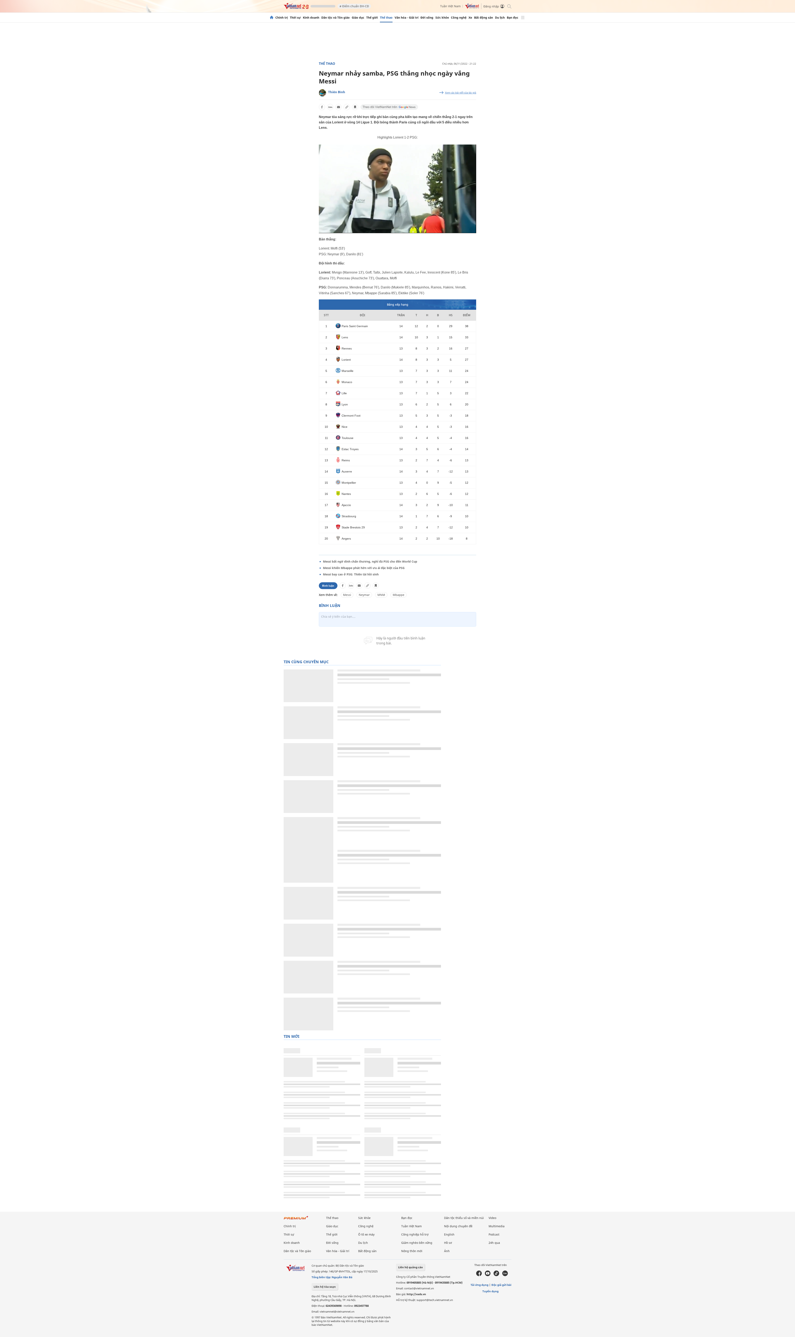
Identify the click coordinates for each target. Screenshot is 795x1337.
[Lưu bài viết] (355, 107)
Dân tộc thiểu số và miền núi (464, 1218)
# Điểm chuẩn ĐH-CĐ (354, 6)
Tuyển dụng (490, 1291)
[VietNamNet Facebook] (479, 1275)
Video (492, 1218)
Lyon (345, 404)
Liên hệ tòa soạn (325, 1287)
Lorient (346, 359)
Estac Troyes (350, 449)
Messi (347, 595)
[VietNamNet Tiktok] (496, 1275)
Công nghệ (458, 17)
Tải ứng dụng (479, 1285)
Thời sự (295, 17)
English (449, 1234)
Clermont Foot (351, 415)
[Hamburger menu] (522, 17)
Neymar (364, 595)
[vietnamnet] (296, 8)
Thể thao (386, 17)
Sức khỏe (442, 17)
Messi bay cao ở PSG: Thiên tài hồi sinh (351, 574)
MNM (381, 595)
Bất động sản (483, 17)
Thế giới (372, 17)
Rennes (347, 348)
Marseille (347, 371)
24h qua (494, 1243)
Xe (470, 17)
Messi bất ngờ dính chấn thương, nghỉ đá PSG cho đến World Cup (370, 561)
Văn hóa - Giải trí (406, 17)
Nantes (346, 493)
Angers (346, 538)
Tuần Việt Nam (450, 6)
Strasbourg (349, 516)
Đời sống (426, 17)
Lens (345, 337)
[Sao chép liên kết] (347, 107)
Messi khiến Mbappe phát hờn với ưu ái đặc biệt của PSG (364, 568)
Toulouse (347, 438)
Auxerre (347, 471)
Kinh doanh (311, 17)
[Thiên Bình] (322, 92)
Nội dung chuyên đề (458, 1226)
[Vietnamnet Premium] (296, 1220)
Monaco (347, 382)
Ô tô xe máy (366, 1234)
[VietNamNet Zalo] (505, 1275)
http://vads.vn (416, 1294)
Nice (344, 426)
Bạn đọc (512, 17)
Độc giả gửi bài (501, 1285)
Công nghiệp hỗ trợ (415, 1234)
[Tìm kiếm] (509, 6)
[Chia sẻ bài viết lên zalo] (330, 107)
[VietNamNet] (271, 17)
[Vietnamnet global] (472, 8)
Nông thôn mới (411, 1251)
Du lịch (500, 17)
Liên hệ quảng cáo (410, 1267)
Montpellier (349, 482)
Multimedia (497, 1226)
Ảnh (447, 1251)
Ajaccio (346, 505)
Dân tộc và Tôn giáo (335, 17)
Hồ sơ (448, 1243)
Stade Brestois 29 (353, 527)
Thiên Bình (336, 92)
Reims (346, 460)
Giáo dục (358, 17)
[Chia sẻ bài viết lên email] (338, 107)
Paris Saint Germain (355, 326)
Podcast (494, 1234)
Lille (344, 393)
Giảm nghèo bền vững (416, 1243)
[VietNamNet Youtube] (487, 1275)
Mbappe (398, 595)
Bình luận (328, 585)
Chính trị (281, 17)
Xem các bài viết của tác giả (460, 92)
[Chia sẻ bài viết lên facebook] (322, 107)
